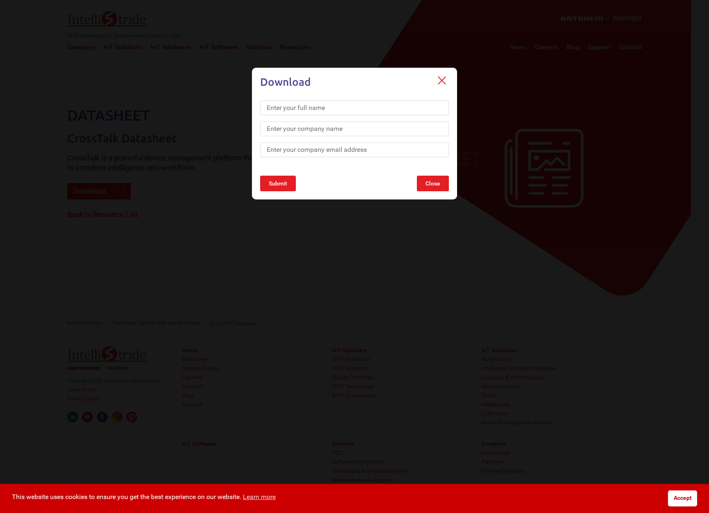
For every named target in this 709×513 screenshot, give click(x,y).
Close (432, 183)
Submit (278, 183)
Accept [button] (683, 498)
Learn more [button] (259, 497)
